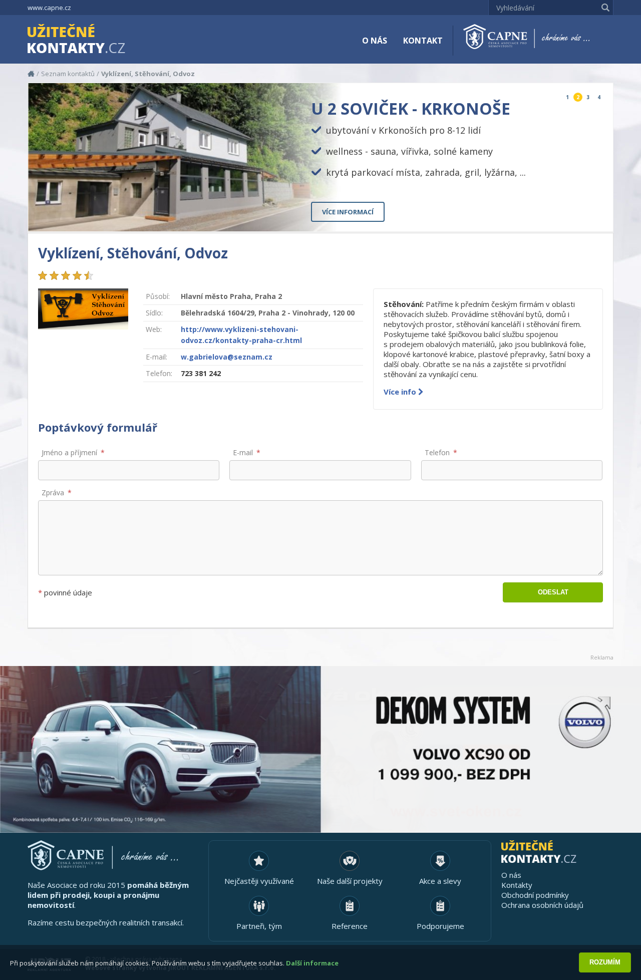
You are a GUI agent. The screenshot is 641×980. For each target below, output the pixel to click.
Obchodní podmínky (535, 895)
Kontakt (423, 40)
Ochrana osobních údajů (542, 905)
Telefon (437, 452)
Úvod (31, 74)
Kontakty (516, 885)
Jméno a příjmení (69, 452)
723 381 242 (201, 373)
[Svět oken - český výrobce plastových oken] (320, 749)
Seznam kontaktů (68, 74)
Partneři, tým (259, 926)
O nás (374, 40)
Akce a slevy (440, 881)
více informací (348, 211)
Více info (401, 392)
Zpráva (53, 492)
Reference (350, 926)
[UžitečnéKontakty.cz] (91, 40)
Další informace (312, 962)
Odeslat (553, 592)
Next (597, 215)
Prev (582, 215)
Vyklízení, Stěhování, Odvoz (148, 74)
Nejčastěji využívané (259, 881)
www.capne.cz (49, 7)
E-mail (243, 452)
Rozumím (604, 962)
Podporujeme (440, 926)
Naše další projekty (350, 881)
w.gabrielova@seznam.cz (226, 357)
